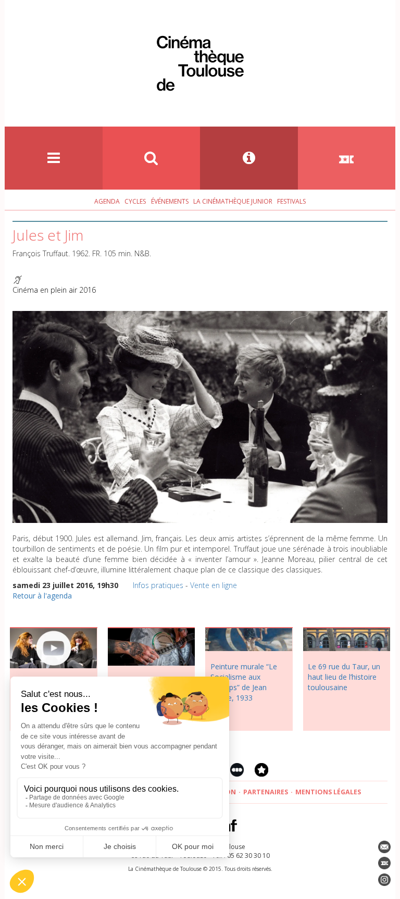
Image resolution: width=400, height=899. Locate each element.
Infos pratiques (158, 585)
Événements (170, 201)
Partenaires (265, 792)
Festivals (291, 201)
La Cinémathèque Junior (232, 201)
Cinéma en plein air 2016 (54, 290)
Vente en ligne (213, 585)
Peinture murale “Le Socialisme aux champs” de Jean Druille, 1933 (243, 682)
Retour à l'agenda (42, 596)
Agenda (107, 201)
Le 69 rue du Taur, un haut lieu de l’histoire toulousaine (344, 676)
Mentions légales (328, 792)
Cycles (135, 201)
